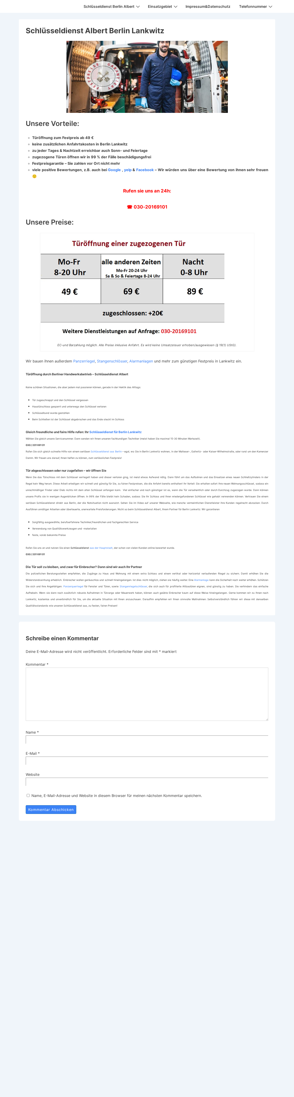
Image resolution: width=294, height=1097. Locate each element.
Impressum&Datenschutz (208, 6)
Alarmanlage (201, 580)
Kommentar (37, 664)
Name (31, 732)
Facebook (145, 169)
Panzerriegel (84, 361)
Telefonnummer (253, 6)
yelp (128, 169)
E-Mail (31, 753)
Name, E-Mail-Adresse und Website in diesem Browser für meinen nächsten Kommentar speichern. (116, 795)
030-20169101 (150, 207)
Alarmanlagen (141, 361)
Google (114, 169)
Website (33, 774)
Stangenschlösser (112, 361)
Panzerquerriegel (73, 586)
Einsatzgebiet (160, 6)
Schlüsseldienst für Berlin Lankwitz (115, 432)
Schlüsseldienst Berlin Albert (109, 6)
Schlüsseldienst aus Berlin (106, 451)
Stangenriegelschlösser (133, 586)
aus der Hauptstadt (92, 547)
